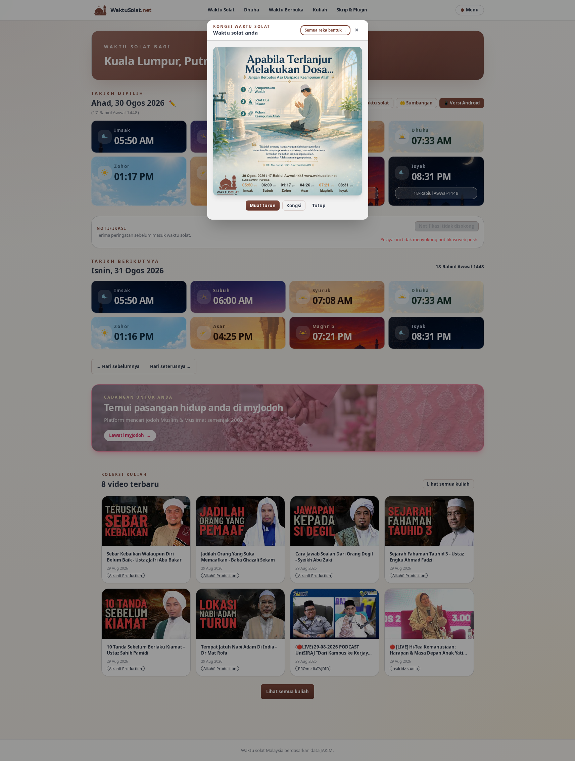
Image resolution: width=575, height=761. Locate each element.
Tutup (318, 206)
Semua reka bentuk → (325, 30)
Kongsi (293, 206)
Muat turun (263, 206)
